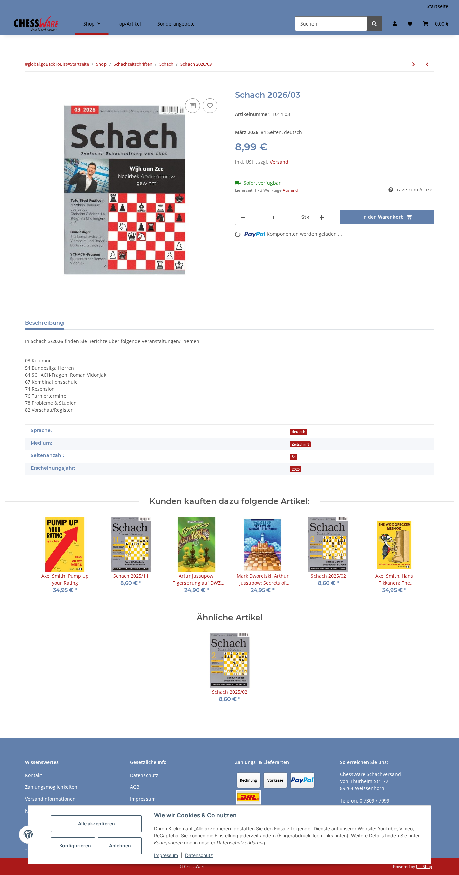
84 (294, 456)
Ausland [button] (290, 190)
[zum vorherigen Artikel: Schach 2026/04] (427, 64)
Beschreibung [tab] (44, 323)
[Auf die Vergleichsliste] (192, 105)
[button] (394, 23)
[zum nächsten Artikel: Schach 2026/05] (413, 64)
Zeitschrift (300, 444)
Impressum (166, 855)
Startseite (437, 6)
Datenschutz (199, 855)
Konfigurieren (75, 845)
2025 (296, 469)
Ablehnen (120, 845)
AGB (134, 787)
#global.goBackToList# (47, 64)
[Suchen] (374, 23)
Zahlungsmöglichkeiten (51, 787)
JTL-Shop (424, 866)
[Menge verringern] (242, 217)
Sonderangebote (176, 23)
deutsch (298, 431)
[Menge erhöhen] (321, 217)
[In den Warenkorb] (30, 86)
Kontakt (33, 775)
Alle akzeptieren (96, 823)
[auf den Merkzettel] (210, 105)
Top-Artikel (129, 23)
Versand (279, 162)
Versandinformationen (50, 799)
